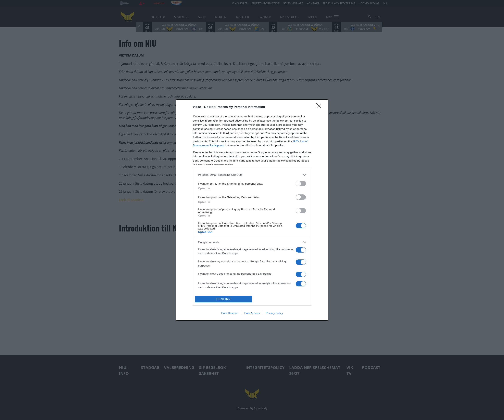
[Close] (320, 107)
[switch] (301, 183)
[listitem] (252, 175)
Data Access (252, 313)
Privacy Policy (274, 313)
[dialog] (252, 210)
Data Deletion (229, 313)
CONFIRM (223, 299)
